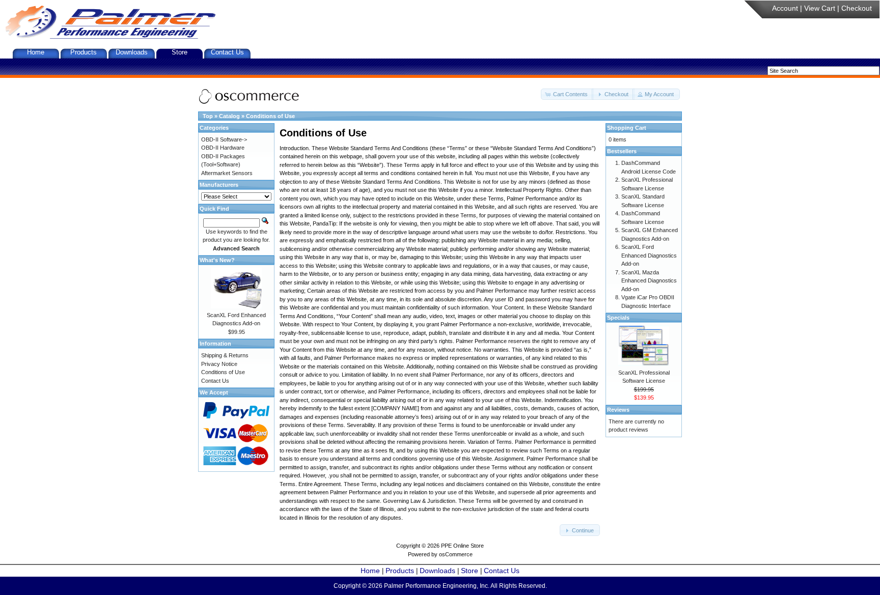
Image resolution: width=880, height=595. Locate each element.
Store (179, 52)
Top (208, 116)
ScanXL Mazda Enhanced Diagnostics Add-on (649, 280)
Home (35, 52)
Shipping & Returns (225, 355)
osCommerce (456, 554)
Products (83, 52)
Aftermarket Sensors (227, 173)
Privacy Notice (219, 364)
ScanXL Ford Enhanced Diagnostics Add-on (649, 255)
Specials (618, 318)
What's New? (217, 260)
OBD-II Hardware (222, 148)
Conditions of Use (270, 116)
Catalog (229, 116)
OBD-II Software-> (224, 139)
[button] (567, 94)
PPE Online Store (462, 546)
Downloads (132, 52)
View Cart (819, 8)
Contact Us (227, 52)
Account (785, 8)
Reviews (618, 410)
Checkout (856, 8)
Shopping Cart (626, 128)
